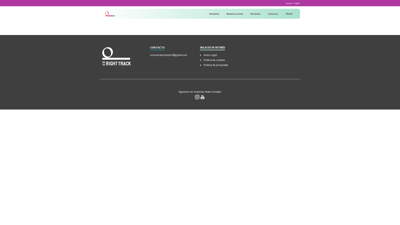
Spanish (289, 3)
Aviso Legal (210, 55)
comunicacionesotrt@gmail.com (168, 55)
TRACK (288, 13)
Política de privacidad (216, 65)
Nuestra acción (235, 13)
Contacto (273, 13)
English (297, 3)
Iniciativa (214, 13)
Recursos (255, 13)
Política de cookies (214, 60)
